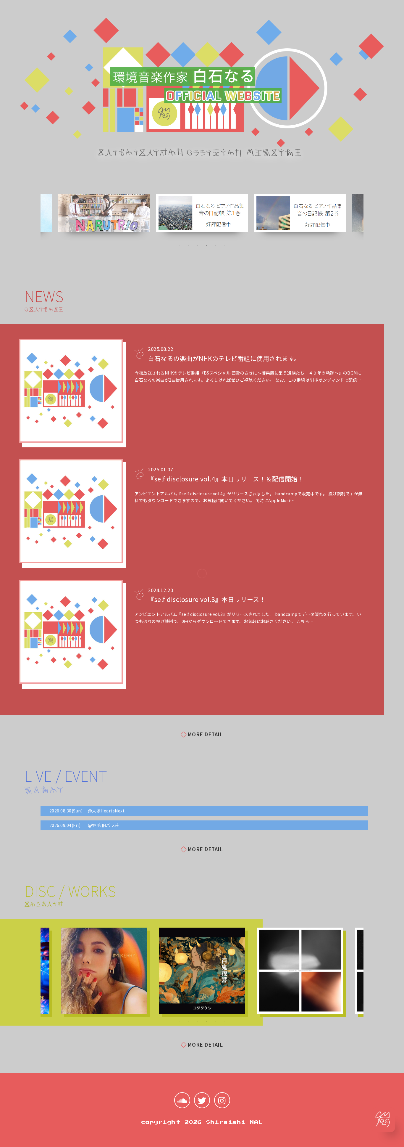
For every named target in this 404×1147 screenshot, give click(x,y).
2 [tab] (189, 245)
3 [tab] (198, 245)
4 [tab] (206, 245)
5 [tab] (215, 245)
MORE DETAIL (205, 734)
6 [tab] (224, 245)
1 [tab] (180, 245)
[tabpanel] (202, 213)
